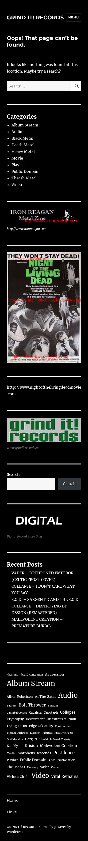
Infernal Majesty (60, 739)
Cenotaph (51, 713)
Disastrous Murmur (61, 719)
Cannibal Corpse (17, 712)
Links (12, 812)
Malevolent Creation (58, 745)
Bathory (11, 705)
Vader (44, 767)
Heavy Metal (23, 151)
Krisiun (31, 745)
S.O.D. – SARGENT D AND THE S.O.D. (45, 599)
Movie (17, 158)
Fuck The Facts (63, 732)
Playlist (18, 164)
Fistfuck (47, 732)
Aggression (54, 674)
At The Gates (45, 696)
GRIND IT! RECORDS (35, 17)
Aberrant (12, 674)
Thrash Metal (24, 178)
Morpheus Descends (34, 753)
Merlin (11, 753)
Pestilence (64, 752)
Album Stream (24, 125)
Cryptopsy (15, 719)
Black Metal (22, 138)
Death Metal (22, 145)
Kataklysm (15, 746)
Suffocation (66, 760)
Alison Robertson (20, 697)
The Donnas (16, 767)
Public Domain (24, 171)
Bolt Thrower (32, 705)
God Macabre (15, 739)
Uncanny (32, 767)
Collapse (68, 712)
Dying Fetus (17, 726)
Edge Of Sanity (41, 726)
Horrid (43, 739)
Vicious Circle (18, 777)
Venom (55, 767)
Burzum (53, 705)
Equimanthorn (64, 726)
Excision (35, 732)
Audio (16, 131)
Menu (73, 17)
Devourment (35, 719)
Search (13, 474)
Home (13, 800)
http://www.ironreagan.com (26, 229)
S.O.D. (52, 760)
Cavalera (35, 713)
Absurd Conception (31, 674)
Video (16, 184)
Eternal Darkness (17, 732)
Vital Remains (64, 776)
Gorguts (31, 739)
